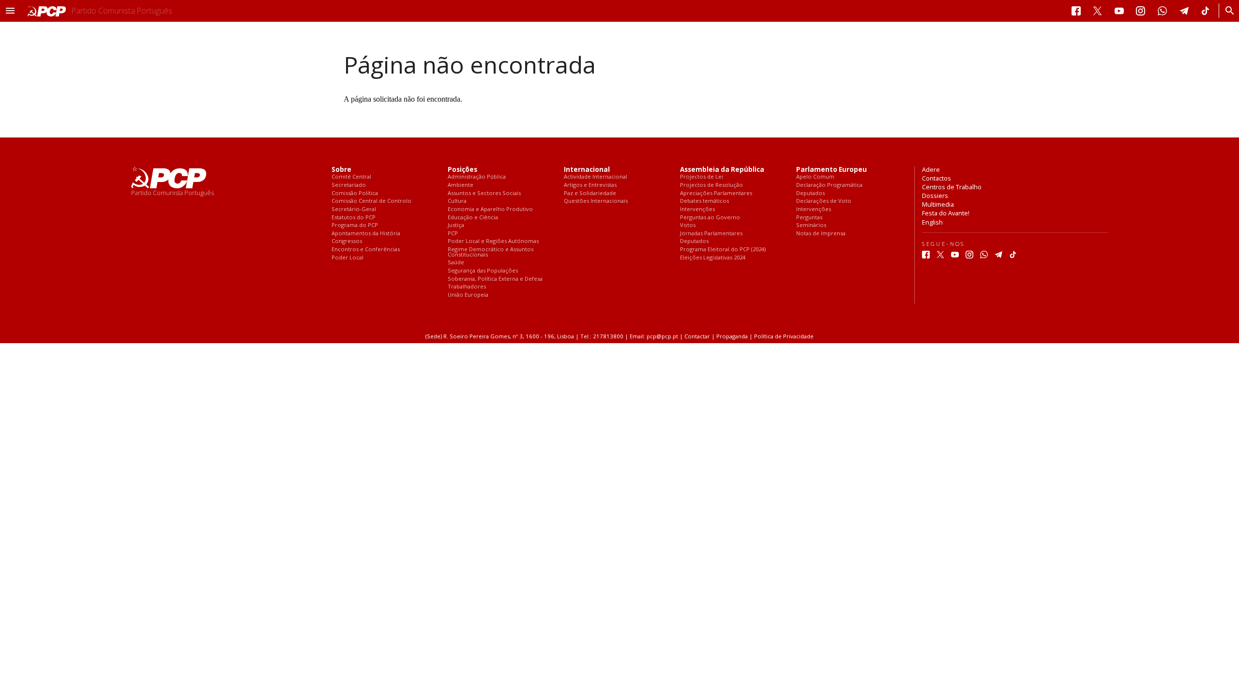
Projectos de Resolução (711, 185)
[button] (10, 10)
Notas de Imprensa (821, 233)
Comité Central (351, 177)
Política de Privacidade (784, 336)
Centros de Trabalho (952, 187)
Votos (687, 225)
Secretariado (349, 185)
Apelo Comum (815, 177)
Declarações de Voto (823, 201)
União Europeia (468, 295)
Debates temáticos (704, 201)
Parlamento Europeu (831, 170)
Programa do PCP (355, 225)
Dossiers (935, 195)
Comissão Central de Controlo (371, 201)
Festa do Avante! (945, 213)
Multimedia (938, 204)
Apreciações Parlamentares (716, 193)
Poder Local (347, 257)
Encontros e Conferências (366, 249)
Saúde (456, 262)
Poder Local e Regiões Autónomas (493, 241)
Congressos (347, 241)
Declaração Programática (829, 185)
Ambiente (460, 185)
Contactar (697, 336)
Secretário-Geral (354, 209)
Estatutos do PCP (354, 217)
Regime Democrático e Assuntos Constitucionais (490, 252)
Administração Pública (477, 177)
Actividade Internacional (595, 177)
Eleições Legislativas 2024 (712, 257)
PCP (453, 233)
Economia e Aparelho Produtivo (490, 209)
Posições (462, 170)
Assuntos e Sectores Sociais (484, 193)
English (932, 222)
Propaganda (732, 336)
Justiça (456, 225)
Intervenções (697, 209)
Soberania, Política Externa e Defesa (495, 279)
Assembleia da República (722, 170)
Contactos (936, 178)
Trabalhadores (467, 286)
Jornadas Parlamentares (711, 233)
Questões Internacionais (596, 201)
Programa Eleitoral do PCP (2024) (723, 249)
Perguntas (809, 217)
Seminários (811, 225)
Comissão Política (355, 193)
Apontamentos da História (366, 233)
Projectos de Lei (701, 177)
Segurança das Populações (483, 270)
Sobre (341, 170)
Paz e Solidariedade (590, 193)
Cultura (457, 201)
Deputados (694, 241)
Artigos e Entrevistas (590, 185)
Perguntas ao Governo (710, 217)
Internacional (587, 170)
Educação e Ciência (473, 217)
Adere (931, 169)
